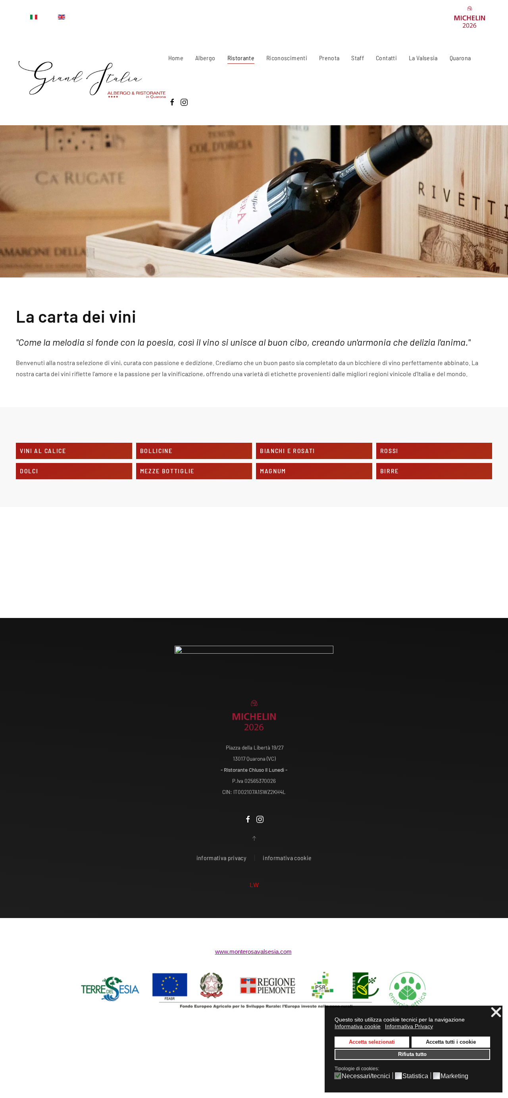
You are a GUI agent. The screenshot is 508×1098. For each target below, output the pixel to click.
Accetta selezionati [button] (372, 1042)
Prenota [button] (329, 57)
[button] (254, 838)
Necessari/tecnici (366, 1076)
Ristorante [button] (241, 57)
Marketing (454, 1076)
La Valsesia (423, 57)
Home (175, 57)
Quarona (460, 57)
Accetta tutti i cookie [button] (451, 1042)
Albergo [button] (205, 57)
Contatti (386, 57)
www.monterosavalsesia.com (253, 952)
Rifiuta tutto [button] (412, 1054)
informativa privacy (221, 857)
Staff (357, 57)
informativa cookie (287, 857)
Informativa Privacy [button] (409, 1026)
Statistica (415, 1076)
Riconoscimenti (286, 57)
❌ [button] (496, 1012)
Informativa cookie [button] (358, 1026)
